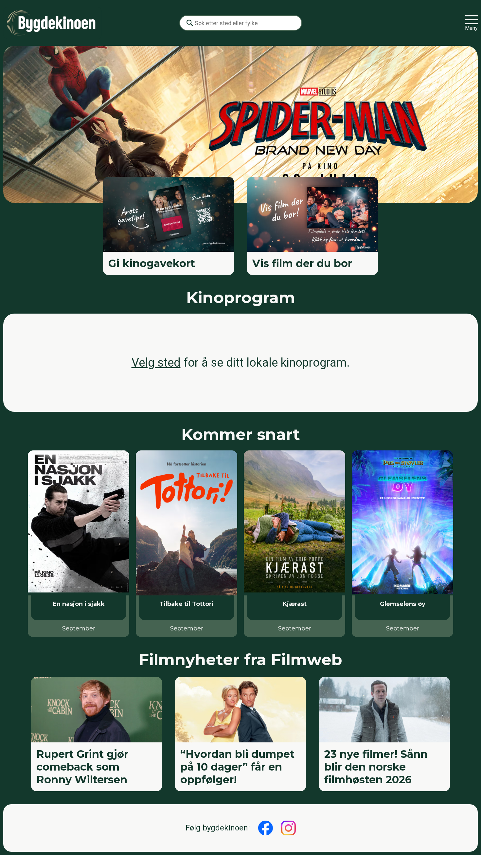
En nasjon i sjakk (79, 604)
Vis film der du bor (302, 263)
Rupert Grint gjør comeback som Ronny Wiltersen (82, 767)
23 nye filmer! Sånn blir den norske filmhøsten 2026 (376, 767)
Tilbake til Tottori (186, 604)
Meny (471, 28)
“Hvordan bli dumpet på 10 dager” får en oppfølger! (237, 767)
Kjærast (295, 604)
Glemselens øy (402, 604)
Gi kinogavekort (151, 263)
